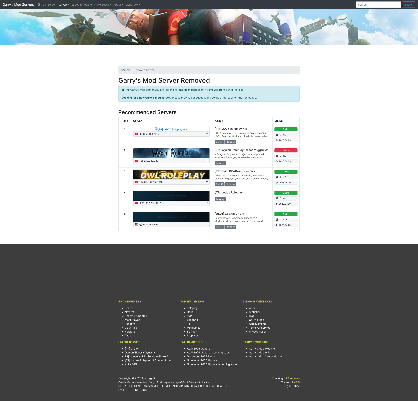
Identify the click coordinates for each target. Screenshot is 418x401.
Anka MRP (131, 364)
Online (286, 129)
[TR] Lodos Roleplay (229, 192)
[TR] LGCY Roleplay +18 (231, 128)
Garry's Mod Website (262, 348)
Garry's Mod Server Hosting (266, 356)
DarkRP (191, 312)
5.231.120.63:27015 (150, 203)
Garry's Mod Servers (18, 5)
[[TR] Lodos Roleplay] (171, 196)
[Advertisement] (209, 56)
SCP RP (191, 331)
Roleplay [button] (230, 142)
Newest (129, 312)
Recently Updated (136, 315)
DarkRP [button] (219, 142)
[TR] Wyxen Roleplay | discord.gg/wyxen (243, 150)
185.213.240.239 (148, 160)
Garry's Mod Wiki (259, 352)
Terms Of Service (259, 327)
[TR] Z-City (132, 348)
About (117, 4)
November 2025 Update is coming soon (212, 364)
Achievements (257, 323)
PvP (189, 315)
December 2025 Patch (201, 356)
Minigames (193, 327)
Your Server (48, 4)
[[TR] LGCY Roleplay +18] (171, 129)
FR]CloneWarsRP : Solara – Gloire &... (147, 356)
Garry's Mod (256, 319)
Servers (63, 4)
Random (130, 323)
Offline (286, 150)
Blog (252, 315)
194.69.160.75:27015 (151, 182)
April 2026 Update (198, 348)
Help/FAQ (103, 4)
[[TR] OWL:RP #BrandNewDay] (171, 174)
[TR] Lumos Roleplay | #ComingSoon (148, 360)
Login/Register (83, 4)
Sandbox (192, 319)
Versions (130, 331)
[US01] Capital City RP (230, 213)
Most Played (132, 319)
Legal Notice (292, 386)
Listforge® (132, 4)
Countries (131, 327)
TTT (189, 323)
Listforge (147, 378)
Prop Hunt (193, 335)
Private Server (150, 224)
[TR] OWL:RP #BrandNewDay (235, 171)
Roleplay (192, 308)
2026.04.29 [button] (285, 140)
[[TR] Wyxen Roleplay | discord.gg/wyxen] (171, 153)
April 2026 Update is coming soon (208, 352)
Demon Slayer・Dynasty (140, 352)
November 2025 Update (202, 360)
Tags (128, 335)
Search (409, 4)
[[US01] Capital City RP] (171, 217)
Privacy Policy (257, 331)
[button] (206, 133)
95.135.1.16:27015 (149, 134)
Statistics (254, 312)
